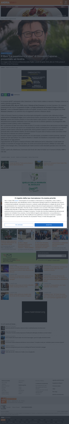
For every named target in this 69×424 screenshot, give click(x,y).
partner (17, 200)
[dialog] (34, 212)
